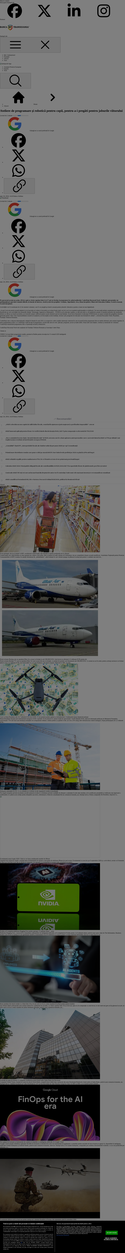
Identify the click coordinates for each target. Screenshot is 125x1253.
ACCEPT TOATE (112, 1232)
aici (21, 1242)
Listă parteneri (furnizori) (62, 1235)
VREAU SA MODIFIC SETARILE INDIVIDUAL (111, 1238)
